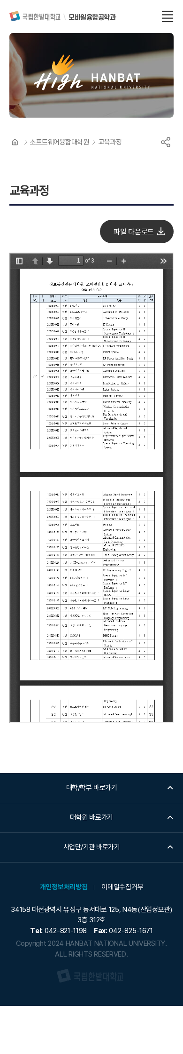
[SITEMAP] (167, 16)
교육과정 (110, 142)
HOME (15, 142)
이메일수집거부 (122, 887)
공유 (166, 142)
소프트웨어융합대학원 (59, 142)
